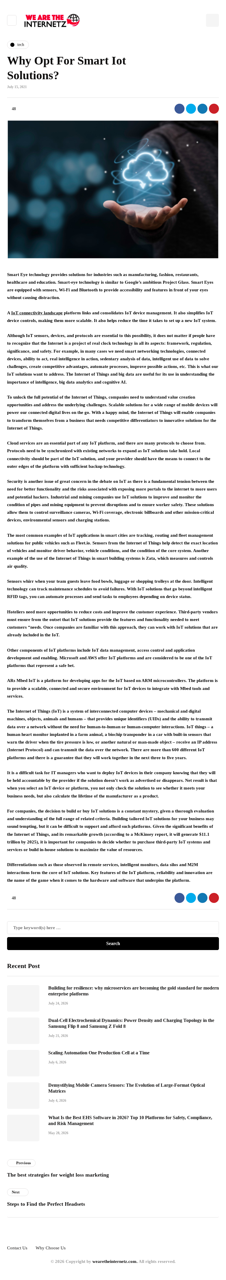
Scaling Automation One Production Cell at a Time (98, 1052)
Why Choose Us (51, 1248)
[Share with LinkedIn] (202, 109)
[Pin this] (214, 109)
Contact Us (17, 1248)
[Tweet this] (191, 109)
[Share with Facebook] (180, 109)
